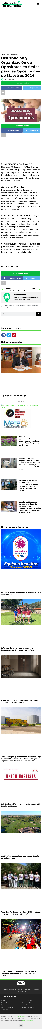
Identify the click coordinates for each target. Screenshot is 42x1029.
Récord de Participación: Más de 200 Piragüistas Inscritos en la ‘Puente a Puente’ (21, 913)
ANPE (4, 305)
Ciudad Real (4, 1009)
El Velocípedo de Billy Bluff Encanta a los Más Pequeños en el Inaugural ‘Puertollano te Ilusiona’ (19, 974)
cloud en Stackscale (27, 1020)
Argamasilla (4, 1005)
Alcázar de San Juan (7, 1003)
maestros (17, 305)
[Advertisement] (21, 30)
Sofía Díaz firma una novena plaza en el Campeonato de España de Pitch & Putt (17, 649)
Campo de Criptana (7, 1007)
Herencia (24, 1005)
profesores (8, 307)
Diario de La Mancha (28, 1003)
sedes (13, 307)
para (4, 307)
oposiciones (23, 305)
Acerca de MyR (21, 991)
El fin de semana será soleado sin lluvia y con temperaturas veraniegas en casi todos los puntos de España (29, 441)
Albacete (3, 1000)
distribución (9, 305)
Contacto (36, 989)
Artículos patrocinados (9, 989)
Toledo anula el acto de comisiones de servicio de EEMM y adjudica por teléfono (20, 701)
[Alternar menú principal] (38, 4)
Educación (5, 55)
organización (35, 305)
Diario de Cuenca (27, 1000)
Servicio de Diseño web (24, 989)
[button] (21, 1025)
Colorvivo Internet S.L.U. (20, 1016)
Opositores (28, 305)
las (13, 305)
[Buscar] (38, 314)
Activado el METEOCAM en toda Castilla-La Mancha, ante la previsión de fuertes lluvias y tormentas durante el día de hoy (29, 485)
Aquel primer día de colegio (13, 396)
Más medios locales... (28, 1007)
